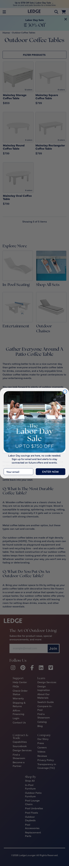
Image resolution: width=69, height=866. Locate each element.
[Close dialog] (65, 391)
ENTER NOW (50, 471)
